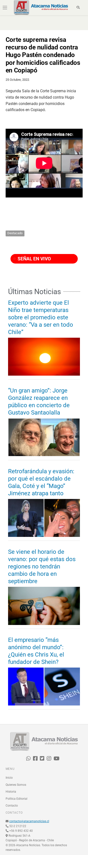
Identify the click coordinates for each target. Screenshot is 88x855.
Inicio (9, 777)
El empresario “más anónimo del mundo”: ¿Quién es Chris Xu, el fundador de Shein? (36, 650)
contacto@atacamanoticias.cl (29, 821)
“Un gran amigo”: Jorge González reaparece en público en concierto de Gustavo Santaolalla (39, 401)
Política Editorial (16, 798)
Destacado (14, 233)
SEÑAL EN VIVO (33, 258)
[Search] (78, 8)
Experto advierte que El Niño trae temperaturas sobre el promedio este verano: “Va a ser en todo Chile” (40, 317)
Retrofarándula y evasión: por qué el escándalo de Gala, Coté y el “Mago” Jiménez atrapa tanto (41, 482)
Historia (11, 791)
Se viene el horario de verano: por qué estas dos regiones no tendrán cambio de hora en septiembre (42, 566)
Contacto (12, 805)
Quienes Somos (16, 784)
